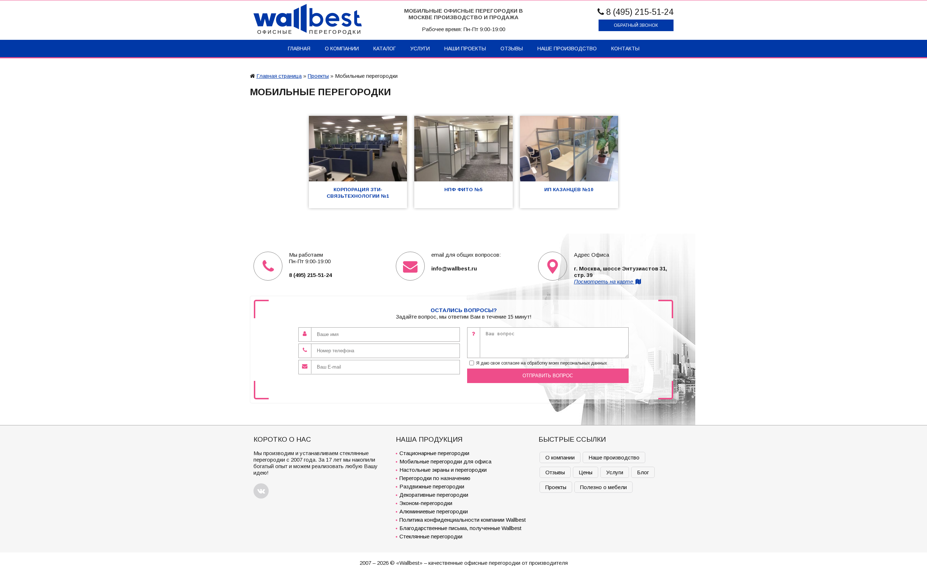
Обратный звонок (636, 25)
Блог (643, 472)
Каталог (384, 48)
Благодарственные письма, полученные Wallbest (460, 528)
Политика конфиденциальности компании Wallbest (462, 520)
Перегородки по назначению (434, 478)
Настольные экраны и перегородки (443, 470)
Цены (585, 472)
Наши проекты (465, 48)
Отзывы (511, 48)
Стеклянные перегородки (430, 536)
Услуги (420, 48)
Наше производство (567, 48)
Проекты (318, 76)
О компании (342, 48)
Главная (299, 48)
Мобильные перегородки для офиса (445, 461)
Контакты (625, 48)
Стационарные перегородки (434, 453)
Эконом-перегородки (425, 503)
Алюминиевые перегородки (433, 511)
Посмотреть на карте (604, 281)
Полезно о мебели (603, 487)
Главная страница (279, 76)
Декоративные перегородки (433, 495)
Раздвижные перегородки (431, 486)
